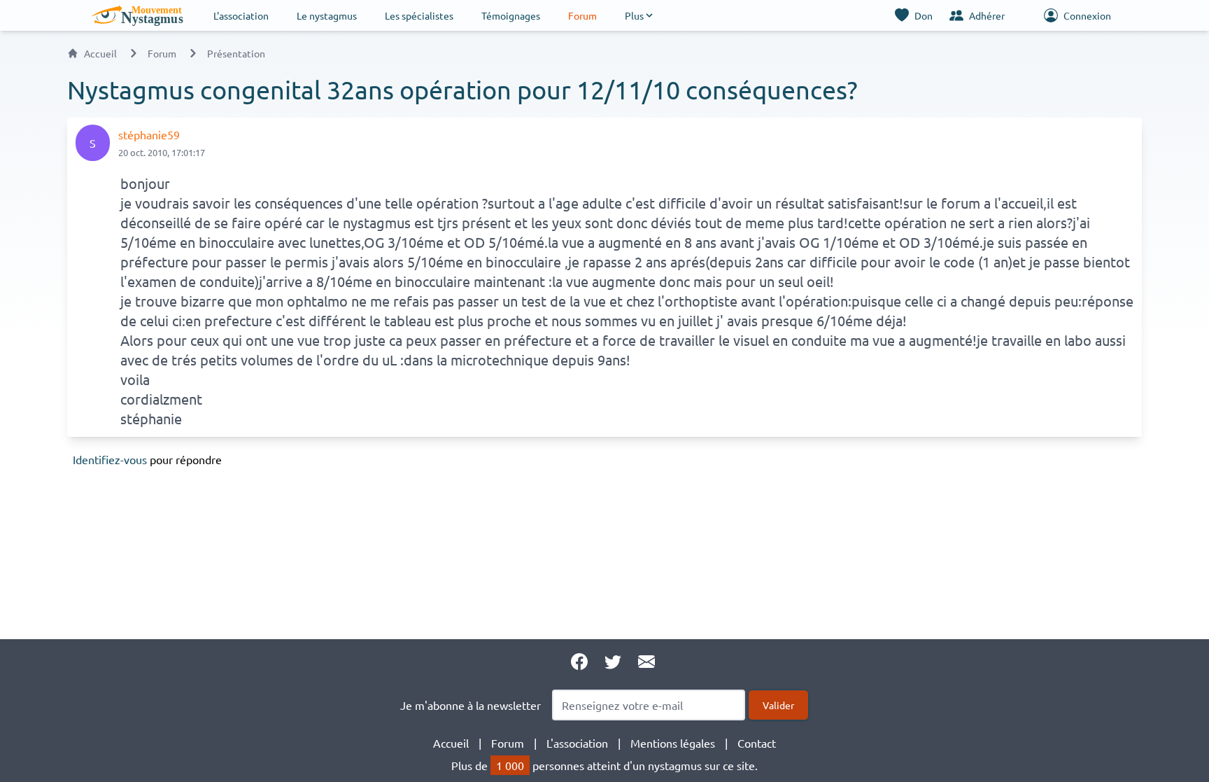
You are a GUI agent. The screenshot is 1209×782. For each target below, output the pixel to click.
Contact (756, 743)
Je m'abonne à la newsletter (470, 705)
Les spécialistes (419, 15)
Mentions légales (672, 743)
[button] (640, 15)
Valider (778, 705)
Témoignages (510, 15)
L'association (241, 15)
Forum (582, 15)
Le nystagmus (327, 15)
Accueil (100, 53)
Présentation (236, 53)
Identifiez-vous (110, 459)
